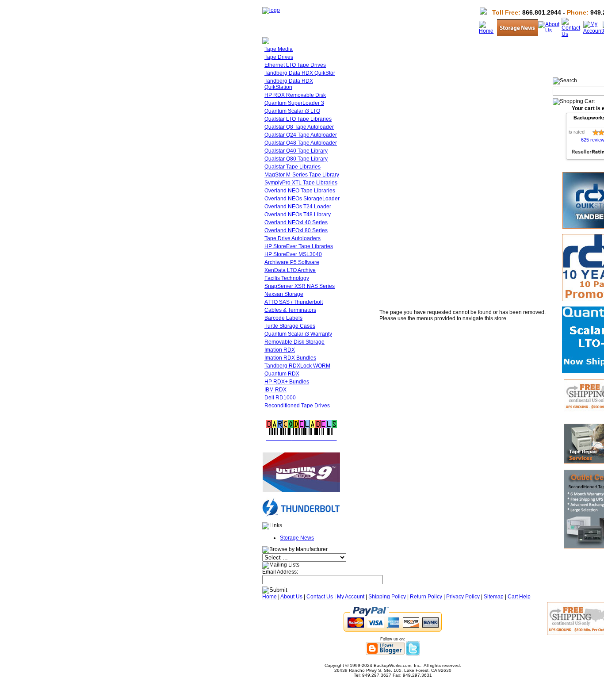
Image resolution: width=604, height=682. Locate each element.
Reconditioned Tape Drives (297, 405)
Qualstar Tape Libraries (292, 167)
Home (269, 597)
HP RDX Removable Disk (295, 95)
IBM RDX (275, 390)
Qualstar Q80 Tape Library (296, 159)
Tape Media (278, 49)
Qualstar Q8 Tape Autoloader (299, 127)
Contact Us (319, 597)
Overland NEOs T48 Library (297, 214)
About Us (291, 597)
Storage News (297, 538)
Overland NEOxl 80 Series (296, 230)
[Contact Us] (572, 34)
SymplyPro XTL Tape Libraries (300, 183)
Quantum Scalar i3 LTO (292, 111)
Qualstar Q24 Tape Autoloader (300, 135)
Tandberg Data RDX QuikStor (299, 73)
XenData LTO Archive (290, 270)
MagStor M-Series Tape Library (301, 175)
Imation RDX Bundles (290, 358)
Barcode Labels (283, 318)
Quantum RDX (281, 374)
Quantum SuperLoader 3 (294, 103)
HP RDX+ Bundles (286, 382)
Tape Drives (278, 57)
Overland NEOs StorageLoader (302, 198)
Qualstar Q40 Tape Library (296, 151)
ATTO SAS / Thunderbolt (293, 302)
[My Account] (593, 31)
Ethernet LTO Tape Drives (295, 65)
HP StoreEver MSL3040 (293, 254)
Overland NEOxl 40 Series (296, 222)
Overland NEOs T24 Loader (297, 206)
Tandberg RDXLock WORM (297, 366)
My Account (350, 597)
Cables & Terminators (290, 310)
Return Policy (426, 597)
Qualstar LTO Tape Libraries (298, 119)
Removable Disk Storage (294, 342)
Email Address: (280, 572)
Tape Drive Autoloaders (292, 238)
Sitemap (494, 597)
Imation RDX (279, 350)
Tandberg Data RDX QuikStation (288, 84)
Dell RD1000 (280, 398)
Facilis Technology (286, 278)
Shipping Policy (387, 597)
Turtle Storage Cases (289, 326)
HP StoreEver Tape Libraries (298, 246)
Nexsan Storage (283, 294)
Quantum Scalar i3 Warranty (298, 334)
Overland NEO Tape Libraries (299, 191)
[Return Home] (271, 10)
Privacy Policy (463, 597)
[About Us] (550, 30)
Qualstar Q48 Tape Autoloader (300, 143)
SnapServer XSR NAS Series (299, 286)
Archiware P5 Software (291, 262)
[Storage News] (517, 34)
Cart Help (519, 597)
